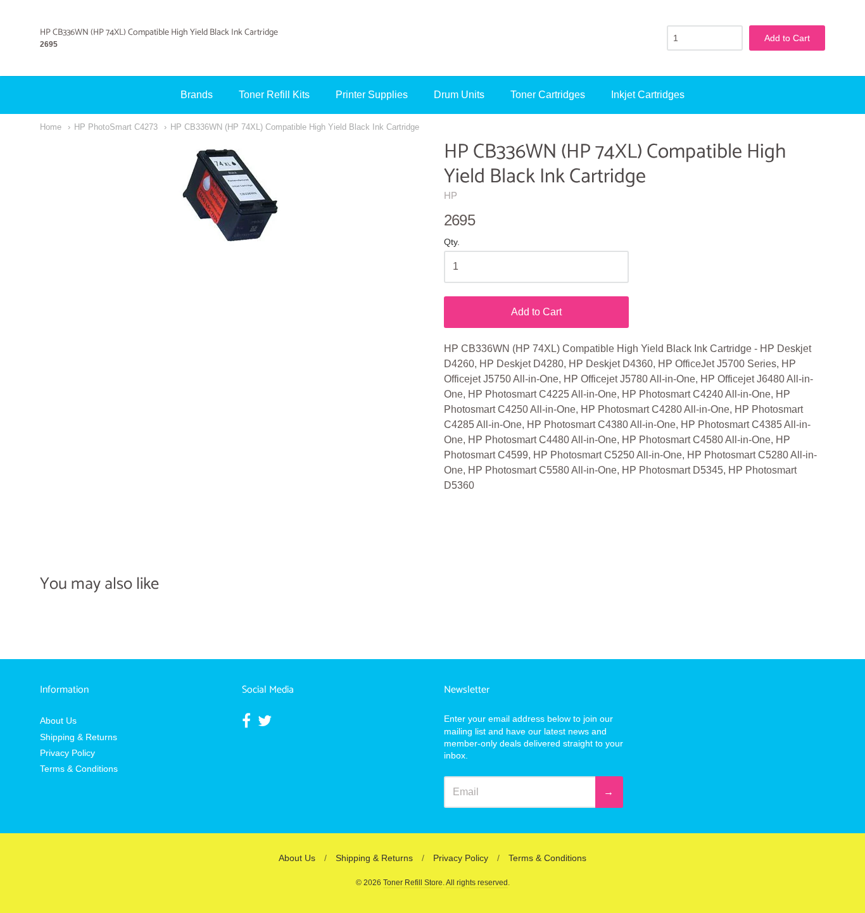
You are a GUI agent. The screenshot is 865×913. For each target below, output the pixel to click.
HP (450, 195)
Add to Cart (536, 311)
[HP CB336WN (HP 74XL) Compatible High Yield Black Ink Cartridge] (230, 195)
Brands (196, 94)
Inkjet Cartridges (648, 94)
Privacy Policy (67, 753)
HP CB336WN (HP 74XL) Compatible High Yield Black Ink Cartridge (294, 127)
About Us (58, 720)
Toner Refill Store (413, 882)
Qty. (452, 242)
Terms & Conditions (79, 769)
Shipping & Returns (78, 737)
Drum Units (459, 94)
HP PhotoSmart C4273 (116, 127)
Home (50, 127)
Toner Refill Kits (274, 94)
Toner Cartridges (547, 94)
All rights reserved (477, 882)
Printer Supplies (372, 94)
